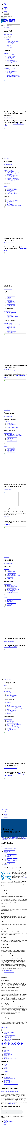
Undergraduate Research (12, 193)
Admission (6, 1050)
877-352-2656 (8, 1036)
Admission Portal (11, 326)
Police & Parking (11, 590)
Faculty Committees (11, 710)
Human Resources (11, 693)
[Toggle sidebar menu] (1, 846)
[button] (10, 1091)
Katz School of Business (12, 178)
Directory (6, 12)
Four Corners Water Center (13, 75)
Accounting (9, 728)
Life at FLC (21, 837)
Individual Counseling (12, 860)
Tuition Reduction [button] (8, 433)
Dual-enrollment (10, 301)
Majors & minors (8, 1054)
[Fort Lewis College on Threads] (18, 1044)
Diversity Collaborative (12, 574)
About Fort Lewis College (13, 41)
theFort (8, 731)
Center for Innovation (12, 77)
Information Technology (12, 723)
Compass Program (11, 327)
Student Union (10, 604)
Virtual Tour (9, 315)
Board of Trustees (11, 60)
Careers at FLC (10, 697)
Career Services (10, 600)
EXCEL (9, 709)
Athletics (6, 8)
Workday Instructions (12, 695)
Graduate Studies (11, 176)
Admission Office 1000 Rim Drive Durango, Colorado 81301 (10, 1034)
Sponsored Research (11, 711)
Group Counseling (11, 862)
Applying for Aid (11, 449)
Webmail (6, 1071)
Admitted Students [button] (8, 323)
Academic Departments (12, 175)
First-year (9, 297)
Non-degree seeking (11, 302)
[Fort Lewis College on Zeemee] (21, 1044)
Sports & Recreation (11, 573)
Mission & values (8, 1081)
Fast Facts (9, 45)
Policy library (7, 1082)
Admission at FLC (11, 296)
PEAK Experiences (11, 331)
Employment (7, 1080)
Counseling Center (11, 585)
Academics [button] (6, 158)
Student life (6, 1055)
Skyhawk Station (11, 332)
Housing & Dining (11, 571)
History (8, 46)
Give (5, 4)
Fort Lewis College (14, 837)
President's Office (11, 54)
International (9, 300)
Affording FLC (7, 489)
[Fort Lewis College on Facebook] (5, 1044)
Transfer (8, 298)
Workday (9, 694)
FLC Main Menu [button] (8, 34)
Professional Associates (12, 61)
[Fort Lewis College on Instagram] (2, 1044)
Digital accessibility (8, 1121)
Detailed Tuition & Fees (12, 427)
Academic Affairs (11, 56)
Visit (5, 3)
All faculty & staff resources (10, 768)
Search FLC (3, 25)
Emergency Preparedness (12, 592)
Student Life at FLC (11, 570)
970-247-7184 (8, 1037)
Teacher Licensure (11, 305)
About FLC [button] (6, 27)
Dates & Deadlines (11, 448)
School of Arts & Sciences (13, 179)
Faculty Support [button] (7, 702)
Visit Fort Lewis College (9, 370)
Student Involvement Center (13, 575)
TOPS (5, 1122)
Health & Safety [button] (7, 584)
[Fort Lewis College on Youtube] (8, 1044)
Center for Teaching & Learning (14, 707)
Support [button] (5, 199)
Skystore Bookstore (11, 603)
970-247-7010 (8, 1039)
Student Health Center (12, 586)
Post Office (9, 601)
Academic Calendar (11, 188)
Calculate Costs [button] (7, 422)
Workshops (9, 863)
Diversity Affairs (10, 57)
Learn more (12, 1103)
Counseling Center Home (10, 848)
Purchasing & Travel (11, 729)
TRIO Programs (10, 204)
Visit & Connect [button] (7, 311)
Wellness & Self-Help (12, 854)
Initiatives (9, 69)
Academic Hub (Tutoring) (13, 200)
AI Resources (10, 720)
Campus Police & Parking (13, 727)
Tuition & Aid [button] (7, 410)
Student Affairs (10, 58)
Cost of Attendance (11, 426)
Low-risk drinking (8, 970)
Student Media (10, 577)
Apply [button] (5, 294)
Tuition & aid (7, 1053)
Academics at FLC (11, 171)
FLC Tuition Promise (12, 437)
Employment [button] (7, 691)
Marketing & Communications (14, 724)
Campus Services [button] (8, 719)
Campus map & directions (10, 1058)
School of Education (11, 180)
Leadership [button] (6, 53)
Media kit (6, 1068)
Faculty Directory (11, 192)
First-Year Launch (11, 328)
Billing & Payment (11, 450)
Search (2, 16)
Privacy (5, 1120)
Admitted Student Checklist (13, 324)
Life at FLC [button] (6, 557)
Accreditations (10, 47)
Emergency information (9, 1078)
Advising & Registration (12, 189)
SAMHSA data (22, 877)
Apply (5, 1)
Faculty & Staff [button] (7, 679)
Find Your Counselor (11, 317)
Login (5, 1124)
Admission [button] (6, 282)
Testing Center (10, 201)
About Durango (10, 42)
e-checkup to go (4, 1027)
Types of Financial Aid (12, 441)
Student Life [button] (6, 569)
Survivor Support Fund (12, 858)
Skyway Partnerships (12, 71)
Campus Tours (10, 313)
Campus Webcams (11, 43)
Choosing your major (9, 242)
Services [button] (6, 859)
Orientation (9, 330)
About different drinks (9, 972)
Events (5, 11)
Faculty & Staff (10, 855)
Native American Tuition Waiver (14, 435)
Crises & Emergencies (9, 851)
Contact (5, 864)
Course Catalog (10, 190)
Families (9, 856)
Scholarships (10, 438)
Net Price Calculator (11, 424)
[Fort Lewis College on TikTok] (12, 1044)
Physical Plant (10, 725)
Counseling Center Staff (9, 850)
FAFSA (8, 439)
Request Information (11, 312)
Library (8, 203)
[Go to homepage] (8, 23)
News (5, 9)
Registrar (9, 713)
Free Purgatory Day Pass (12, 316)
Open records (7, 1069)
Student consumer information (11, 1084)
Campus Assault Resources (13, 589)
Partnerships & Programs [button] (9, 68)
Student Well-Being (11, 588)
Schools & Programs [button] (8, 170)
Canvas (8, 705)
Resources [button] (6, 186)
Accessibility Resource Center (14, 205)
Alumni (5, 7)
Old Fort (9, 73)
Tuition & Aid (10, 423)
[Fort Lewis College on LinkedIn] (15, 1044)
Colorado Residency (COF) (13, 434)
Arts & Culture (10, 578)
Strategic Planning (11, 62)
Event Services (10, 721)
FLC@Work (10, 72)
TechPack (9, 605)
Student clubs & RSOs (9, 641)
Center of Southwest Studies (13, 76)
